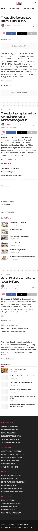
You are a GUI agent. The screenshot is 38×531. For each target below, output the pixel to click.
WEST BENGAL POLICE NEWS (11, 513)
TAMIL (2, 524)
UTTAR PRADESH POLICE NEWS (12, 492)
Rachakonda (10, 212)
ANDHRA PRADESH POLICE (10, 427)
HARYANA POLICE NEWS (9, 479)
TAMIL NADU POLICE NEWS (10, 439)
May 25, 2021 (14, 400)
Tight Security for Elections (10, 168)
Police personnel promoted (10, 325)
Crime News (9, 14)
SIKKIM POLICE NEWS (8, 510)
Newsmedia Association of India (14, 527)
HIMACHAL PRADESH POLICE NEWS (13, 482)
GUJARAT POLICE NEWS (9, 467)
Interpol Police (15, 9)
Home (3, 9)
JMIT (32, 527)
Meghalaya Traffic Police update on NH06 (14, 328)
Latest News (9, 110)
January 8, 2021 (14, 409)
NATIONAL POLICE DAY (23, 524)
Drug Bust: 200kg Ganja (8, 172)
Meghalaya (9, 359)
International (29, 9)
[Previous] (17, 179)
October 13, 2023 (15, 259)
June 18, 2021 (17, 25)
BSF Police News (10, 275)
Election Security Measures (18, 250)
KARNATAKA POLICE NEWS (10, 430)
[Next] (20, 179)
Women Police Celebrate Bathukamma (22, 243)
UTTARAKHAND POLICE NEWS (11, 488)
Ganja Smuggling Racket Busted (11, 175)
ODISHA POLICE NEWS (9, 507)
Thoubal (8, 81)
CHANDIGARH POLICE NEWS (11, 476)
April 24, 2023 (14, 371)
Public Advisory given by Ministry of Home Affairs (22, 397)
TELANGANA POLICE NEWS (10, 442)
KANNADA (11, 524)
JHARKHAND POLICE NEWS (10, 503)
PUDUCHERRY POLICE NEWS (11, 436)
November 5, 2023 (15, 225)
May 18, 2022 (14, 378)
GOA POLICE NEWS (8, 464)
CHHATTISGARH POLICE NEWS (11, 451)
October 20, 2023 (15, 232)
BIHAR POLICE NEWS (8, 500)
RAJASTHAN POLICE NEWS (10, 461)
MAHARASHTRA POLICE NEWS (11, 457)
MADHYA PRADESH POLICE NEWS (12, 454)
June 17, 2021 (17, 124)
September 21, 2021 (15, 385)
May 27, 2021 (14, 392)
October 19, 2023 (15, 245)
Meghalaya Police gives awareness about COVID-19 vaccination (22, 405)
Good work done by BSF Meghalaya (20, 389)
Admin (9, 25)
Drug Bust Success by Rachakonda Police (22, 256)
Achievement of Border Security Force (13, 332)
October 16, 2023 (15, 252)
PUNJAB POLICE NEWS (9, 485)
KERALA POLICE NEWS (8, 433)
